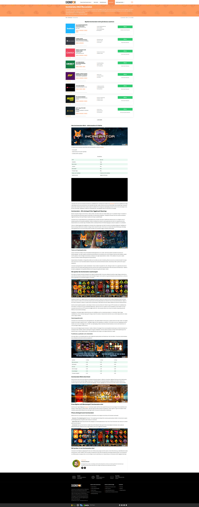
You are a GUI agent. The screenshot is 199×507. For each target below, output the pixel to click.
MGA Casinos (108, 488)
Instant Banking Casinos (109, 490)
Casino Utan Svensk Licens (85, 2)
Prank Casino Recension (125, 100)
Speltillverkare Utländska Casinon (111, 491)
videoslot (102, 147)
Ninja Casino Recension (125, 42)
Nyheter (121, 488)
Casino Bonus (93, 486)
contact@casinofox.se (84, 500)
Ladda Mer (99, 119)
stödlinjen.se (77, 497)
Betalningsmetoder (119, 2)
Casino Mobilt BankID (95, 488)
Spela (125, 26)
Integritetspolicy (123, 490)
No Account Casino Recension (125, 112)
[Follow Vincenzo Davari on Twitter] (82, 468)
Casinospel (111, 2)
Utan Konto (96, 2)
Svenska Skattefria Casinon (96, 491)
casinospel (112, 203)
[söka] (132, 2)
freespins (86, 406)
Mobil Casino (93, 490)
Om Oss (121, 486)
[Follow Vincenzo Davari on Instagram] (85, 468)
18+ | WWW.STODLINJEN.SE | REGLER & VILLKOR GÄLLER (79, 34)
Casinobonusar (103, 2)
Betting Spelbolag (94, 493)
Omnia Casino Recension (125, 54)
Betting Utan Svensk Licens (110, 486)
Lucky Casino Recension (125, 77)
